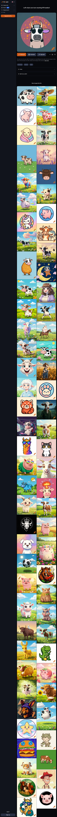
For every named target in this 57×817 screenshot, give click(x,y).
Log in (8, 811)
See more (47, 60)
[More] (50, 54)
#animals (20, 64)
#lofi (31, 64)
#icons (26, 64)
